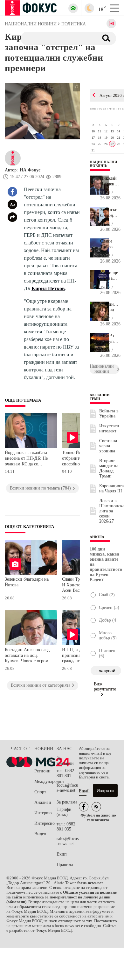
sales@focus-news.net (68, 841)
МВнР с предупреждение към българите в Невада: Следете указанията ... (109, 338)
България (43, 760)
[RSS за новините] (96, 806)
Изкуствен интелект (109, 428)
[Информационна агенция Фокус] (83, 806)
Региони (42, 771)
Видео (40, 833)
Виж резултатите (105, 686)
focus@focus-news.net (67, 788)
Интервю (43, 813)
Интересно (44, 823)
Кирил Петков (48, 288)
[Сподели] (12, 217)
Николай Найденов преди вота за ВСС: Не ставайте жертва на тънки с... (109, 181)
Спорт (40, 792)
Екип (62, 854)
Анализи (42, 802)
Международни (45, 781)
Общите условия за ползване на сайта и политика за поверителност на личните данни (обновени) (61, 897)
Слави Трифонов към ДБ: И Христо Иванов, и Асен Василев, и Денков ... (109, 244)
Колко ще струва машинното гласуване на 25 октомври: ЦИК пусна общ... (109, 275)
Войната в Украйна (109, 413)
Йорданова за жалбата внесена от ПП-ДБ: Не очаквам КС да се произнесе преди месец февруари (27, 459)
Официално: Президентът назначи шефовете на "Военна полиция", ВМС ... (109, 307)
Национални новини (103, 164)
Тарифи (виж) (64, 812)
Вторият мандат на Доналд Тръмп (108, 468)
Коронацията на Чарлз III (111, 488)
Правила (65, 864)
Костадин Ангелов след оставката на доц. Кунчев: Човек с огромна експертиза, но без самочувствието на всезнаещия (29, 656)
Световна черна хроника (108, 445)
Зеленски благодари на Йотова (27, 582)
